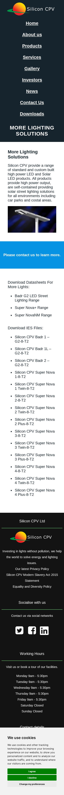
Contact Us (32, 102)
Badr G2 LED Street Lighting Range (31, 298)
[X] (19, 631)
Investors (32, 79)
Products (32, 45)
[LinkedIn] (44, 631)
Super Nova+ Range (31, 308)
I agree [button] (32, 771)
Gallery (32, 68)
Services (32, 57)
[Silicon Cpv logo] (32, 15)
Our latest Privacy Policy (32, 569)
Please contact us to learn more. (32, 255)
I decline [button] (32, 777)
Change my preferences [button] (32, 784)
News (32, 91)
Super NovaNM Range (33, 315)
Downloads (32, 113)
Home (32, 23)
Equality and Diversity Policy (32, 586)
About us (32, 34)
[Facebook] (32, 631)
